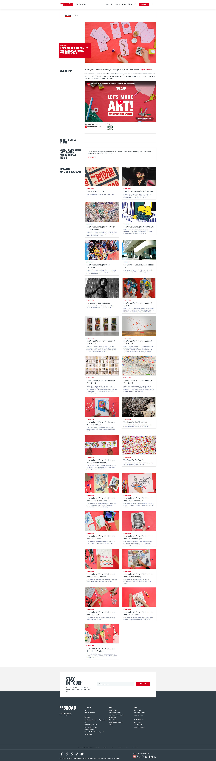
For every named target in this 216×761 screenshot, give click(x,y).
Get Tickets (144, 4)
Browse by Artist (138, 715)
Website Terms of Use (88, 758)
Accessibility (112, 717)
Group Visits (112, 720)
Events (118, 4)
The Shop (111, 724)
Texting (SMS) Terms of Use (106, 758)
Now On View (137, 722)
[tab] (68, 15)
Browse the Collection (139, 712)
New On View (137, 710)
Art (112, 4)
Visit (107, 4)
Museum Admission (90, 712)
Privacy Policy (117, 758)
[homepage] (67, 4)
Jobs (112, 747)
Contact (135, 747)
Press (120, 747)
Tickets (88, 707)
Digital (105, 747)
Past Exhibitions (138, 724)
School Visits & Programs (115, 722)
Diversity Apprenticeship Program (88, 747)
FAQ (127, 747)
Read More (92, 157)
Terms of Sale (96, 758)
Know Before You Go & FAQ (116, 715)
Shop (130, 4)
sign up (143, 684)
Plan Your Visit (113, 710)
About (124, 4)
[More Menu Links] (151, 4)
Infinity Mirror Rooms (114, 712)
